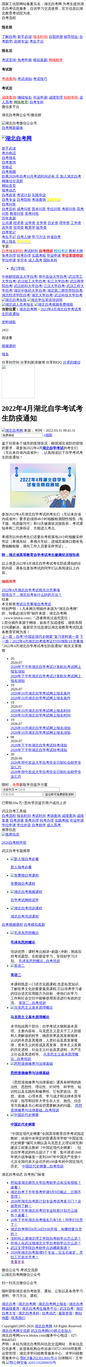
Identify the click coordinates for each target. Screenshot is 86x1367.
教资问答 (17, 213)
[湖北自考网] (17, 138)
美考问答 (32, 213)
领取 (47, 435)
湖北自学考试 (53, 448)
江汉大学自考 (54, 286)
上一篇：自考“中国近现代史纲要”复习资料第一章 (40, 636)
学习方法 (39, 237)
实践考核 (39, 255)
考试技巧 (40, 79)
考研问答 (69, 209)
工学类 (76, 223)
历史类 (53, 223)
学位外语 (24, 825)
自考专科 (37, 102)
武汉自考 (67, 1308)
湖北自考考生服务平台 (40, 1308)
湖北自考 (9, 1304)
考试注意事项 (26, 604)
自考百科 (9, 209)
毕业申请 (40, 97)
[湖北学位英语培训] (45, 300)
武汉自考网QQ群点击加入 (51, 1331)
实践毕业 (39, 195)
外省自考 (54, 237)
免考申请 (24, 60)
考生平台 (37, 41)
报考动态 (9, 190)
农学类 (7, 227)
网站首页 (9, 186)
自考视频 (9, 172)
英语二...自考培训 (32, 1003)
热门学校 (18, 268)
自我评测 (56, 37)
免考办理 (9, 255)
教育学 (30, 227)
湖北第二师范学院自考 (64, 290)
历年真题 (9, 218)
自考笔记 (9, 232)
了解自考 (9, 37)
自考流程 (9, 816)
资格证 (7, 167)
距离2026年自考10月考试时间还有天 (31, 176)
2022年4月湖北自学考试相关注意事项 (31, 590)
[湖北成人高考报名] (18, 304)
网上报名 (9, 241)
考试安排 (9, 60)
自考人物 (24, 237)
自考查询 (9, 162)
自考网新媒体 (12, 128)
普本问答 (39, 209)
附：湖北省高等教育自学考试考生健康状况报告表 (40, 555)
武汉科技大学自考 (68, 295)
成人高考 (35, 260)
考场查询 (9, 79)
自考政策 (9, 195)
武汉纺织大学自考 (28, 286)
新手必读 (24, 37)
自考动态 (49, 1313)
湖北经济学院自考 (16, 295)
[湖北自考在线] (14, 300)
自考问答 (9, 204)
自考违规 (17, 820)
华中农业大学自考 (53, 276)
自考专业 (9, 200)
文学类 (41, 223)
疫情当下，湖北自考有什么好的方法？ (32, 595)
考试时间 (31, 251)
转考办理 (24, 255)
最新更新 (65, 1313)
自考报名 (9, 158)
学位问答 (54, 209)
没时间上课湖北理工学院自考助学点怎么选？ (46, 1238)
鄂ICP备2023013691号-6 (38, 1358)
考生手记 (9, 237)
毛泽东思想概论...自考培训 (39, 961)
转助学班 (71, 97)
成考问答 (24, 209)
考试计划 (24, 195)
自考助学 (39, 825)
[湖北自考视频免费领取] (53, 304)
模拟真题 (40, 60)
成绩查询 (9, 97)
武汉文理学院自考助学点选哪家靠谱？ (41, 1248)
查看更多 (18, 1262)
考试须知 (24, 79)
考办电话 (9, 153)
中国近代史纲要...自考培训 (43, 1166)
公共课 (7, 223)
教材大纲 (76, 251)
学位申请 (9, 260)
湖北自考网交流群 (16, 1331)
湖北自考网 (28, 309)
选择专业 (21, 41)
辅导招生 (71, 37)
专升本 (22, 260)
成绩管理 (56, 97)
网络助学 (56, 60)
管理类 (18, 227)
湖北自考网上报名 (52, 1304)
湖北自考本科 (28, 1313)
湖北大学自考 (42, 295)
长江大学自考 (57, 281)
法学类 (30, 223)
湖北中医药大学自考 (30, 290)
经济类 (18, 223)
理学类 (64, 223)
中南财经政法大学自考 (19, 276)
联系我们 (18, 1318)
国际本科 (50, 260)
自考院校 (24, 200)
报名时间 (40, 37)
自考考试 (44, 604)
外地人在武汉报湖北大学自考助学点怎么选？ (46, 1243)
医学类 (41, 227)
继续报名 (24, 97)
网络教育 (21, 102)
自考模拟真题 (34, 924)
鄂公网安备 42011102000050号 (33, 1363)
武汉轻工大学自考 (31, 281)
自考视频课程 (12, 924)
